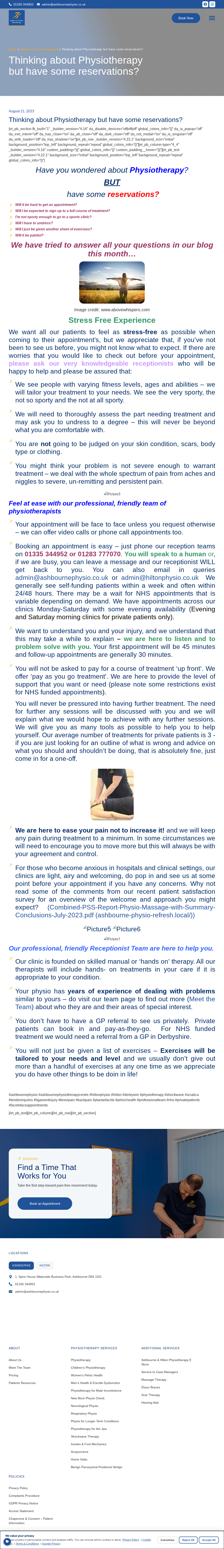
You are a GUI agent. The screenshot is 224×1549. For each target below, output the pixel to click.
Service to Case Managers (159, 1372)
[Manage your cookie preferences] (7, 1542)
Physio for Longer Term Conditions (95, 1421)
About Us (15, 1360)
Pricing (13, 1375)
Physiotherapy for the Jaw (89, 1429)
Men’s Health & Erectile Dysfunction (95, 1383)
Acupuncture (79, 1451)
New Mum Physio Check (88, 1398)
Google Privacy (51, 1543)
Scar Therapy (150, 1395)
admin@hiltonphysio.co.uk (160, 577)
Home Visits (79, 1459)
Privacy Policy (18, 1488)
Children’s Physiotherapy (88, 1367)
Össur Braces (150, 1387)
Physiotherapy (81, 1360)
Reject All (188, 1540)
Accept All (208, 1540)
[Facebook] (205, 4)
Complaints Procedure (24, 1495)
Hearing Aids (150, 1402)
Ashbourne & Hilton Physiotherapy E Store (166, 1362)
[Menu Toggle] (212, 18)
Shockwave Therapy (85, 1436)
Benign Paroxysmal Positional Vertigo (96, 1467)
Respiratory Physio (84, 1413)
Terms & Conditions (27, 1543)
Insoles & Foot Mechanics (89, 1444)
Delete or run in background (39, 49)
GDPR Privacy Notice (23, 1503)
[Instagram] (212, 4)
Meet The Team (20, 1367)
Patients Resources (22, 1383)
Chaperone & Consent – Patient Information (31, 1521)
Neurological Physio (84, 1406)
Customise (167, 1540)
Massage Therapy (153, 1379)
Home (13, 49)
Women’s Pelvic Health (87, 1375)
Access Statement (21, 1511)
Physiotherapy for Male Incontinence (96, 1390)
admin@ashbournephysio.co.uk (61, 577)
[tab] (21, 1266)
